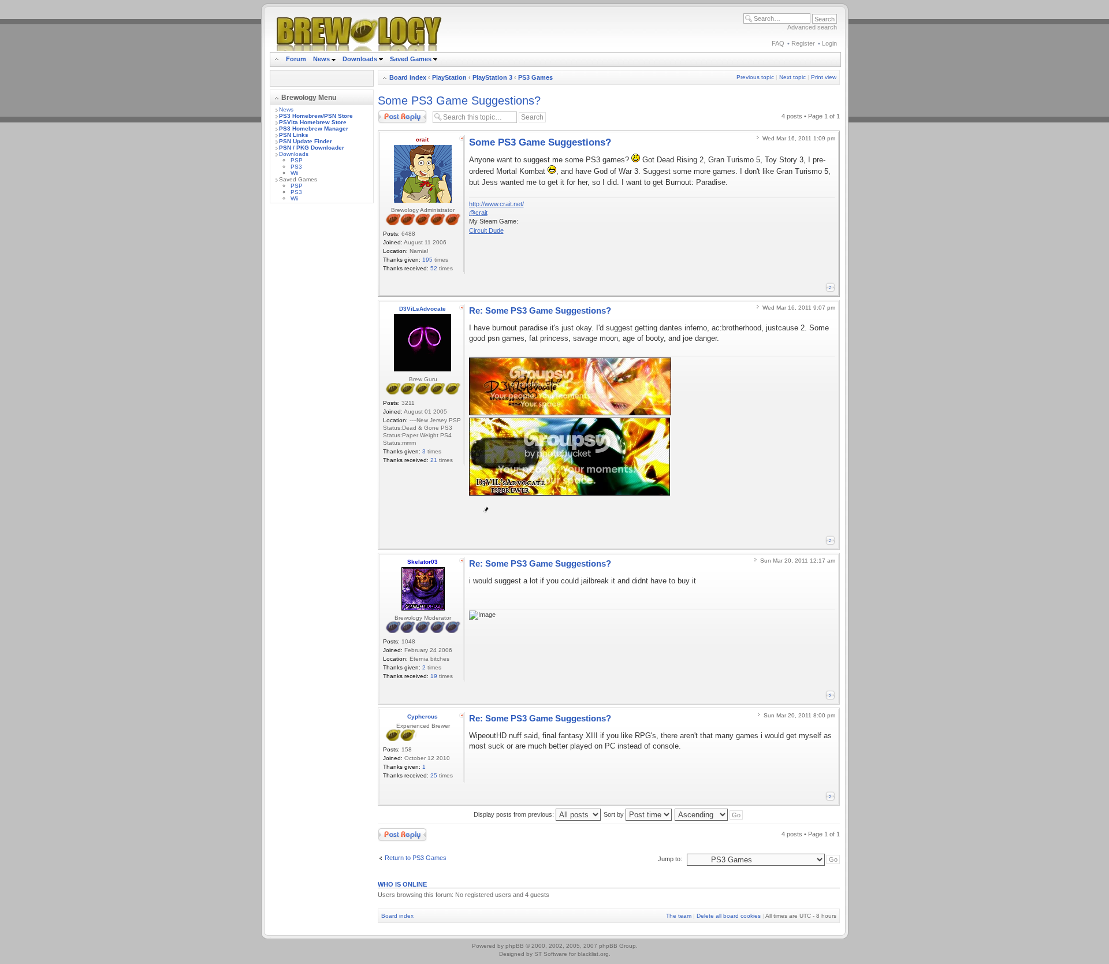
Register (803, 43)
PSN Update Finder (305, 141)
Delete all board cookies (729, 916)
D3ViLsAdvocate (422, 309)
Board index (407, 77)
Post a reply (394, 113)
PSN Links (293, 135)
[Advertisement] (322, 385)
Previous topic (755, 77)
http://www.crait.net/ (496, 203)
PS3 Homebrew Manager (313, 128)
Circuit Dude (486, 230)
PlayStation (449, 77)
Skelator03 (422, 562)
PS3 (296, 166)
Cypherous (422, 716)
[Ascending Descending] (709, 814)
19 (433, 676)
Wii (294, 173)
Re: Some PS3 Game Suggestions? (540, 310)
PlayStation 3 (492, 77)
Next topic (792, 77)
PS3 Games (535, 77)
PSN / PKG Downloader (311, 147)
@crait (478, 212)
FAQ (778, 43)
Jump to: (670, 858)
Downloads (361, 58)
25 (433, 775)
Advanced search (812, 27)
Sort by (615, 814)
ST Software (550, 954)
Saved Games (411, 58)
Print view (823, 77)
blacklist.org (593, 954)
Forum (296, 58)
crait (422, 139)
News (321, 58)
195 (427, 259)
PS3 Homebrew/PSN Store (316, 116)
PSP (297, 160)
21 (433, 460)
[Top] (830, 287)
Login (829, 43)
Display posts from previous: (515, 814)
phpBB (514, 946)
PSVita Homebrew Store (313, 122)
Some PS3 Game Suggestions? (459, 100)
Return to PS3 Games (415, 857)
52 (433, 268)
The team (678, 916)
